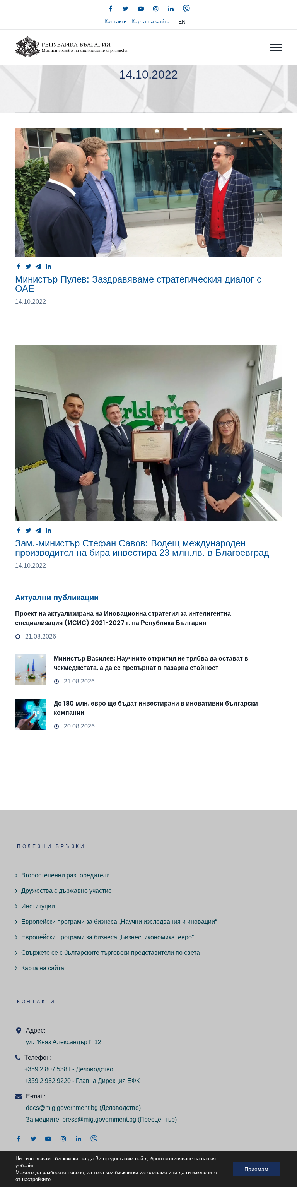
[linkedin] (171, 8)
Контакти (115, 21)
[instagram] (156, 8)
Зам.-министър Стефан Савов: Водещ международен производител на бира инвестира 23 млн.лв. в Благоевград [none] (148, 433)
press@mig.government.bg (99, 1119)
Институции (38, 906)
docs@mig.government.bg (62, 1108)
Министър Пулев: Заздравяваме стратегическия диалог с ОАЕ (138, 284)
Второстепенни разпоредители (65, 875)
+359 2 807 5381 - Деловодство (68, 1069)
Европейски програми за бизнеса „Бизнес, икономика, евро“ (107, 937)
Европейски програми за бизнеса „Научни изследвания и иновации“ (119, 921)
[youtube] (141, 8)
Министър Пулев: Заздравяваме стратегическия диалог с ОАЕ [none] (148, 192)
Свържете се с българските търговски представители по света (110, 952)
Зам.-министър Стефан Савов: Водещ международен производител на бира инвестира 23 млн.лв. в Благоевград (142, 548)
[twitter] (126, 8)
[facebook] (111, 8)
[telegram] (38, 266)
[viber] (186, 8)
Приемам (256, 1169)
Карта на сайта (150, 21)
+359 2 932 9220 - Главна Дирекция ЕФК (82, 1080)
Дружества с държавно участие (66, 890)
